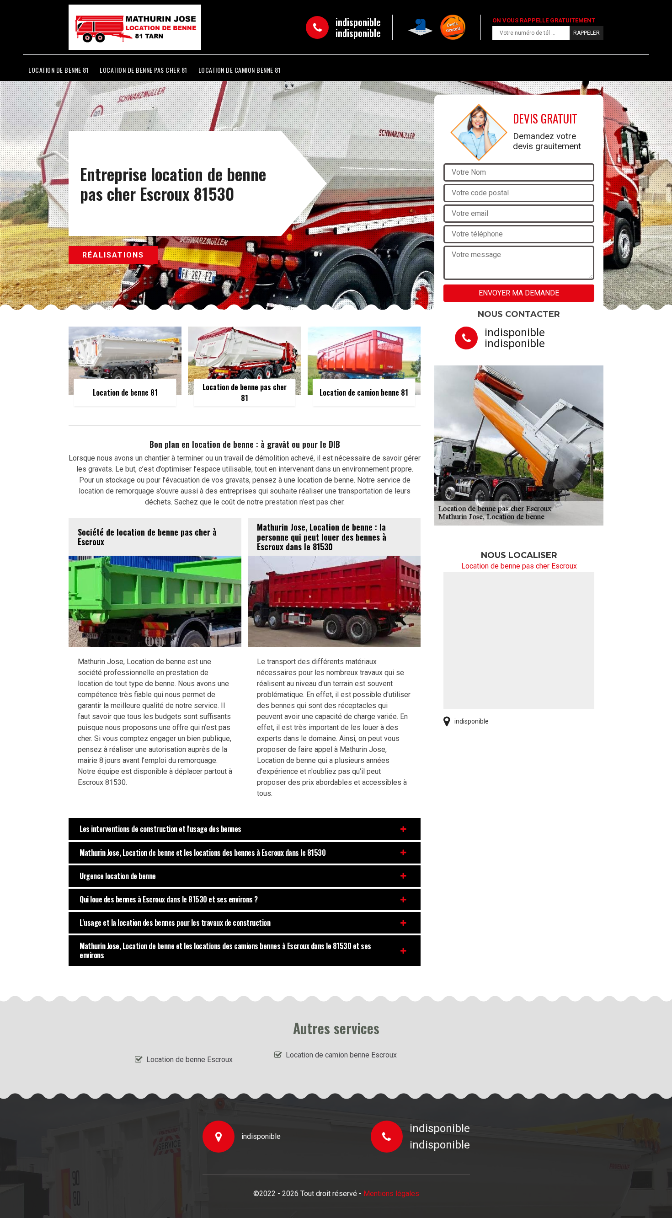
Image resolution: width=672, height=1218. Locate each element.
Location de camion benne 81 (239, 70)
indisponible (358, 21)
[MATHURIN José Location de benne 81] (110, 27)
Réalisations (113, 255)
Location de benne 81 (58, 70)
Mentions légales (391, 1193)
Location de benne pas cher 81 (143, 70)
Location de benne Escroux (189, 1059)
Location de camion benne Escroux (341, 1055)
